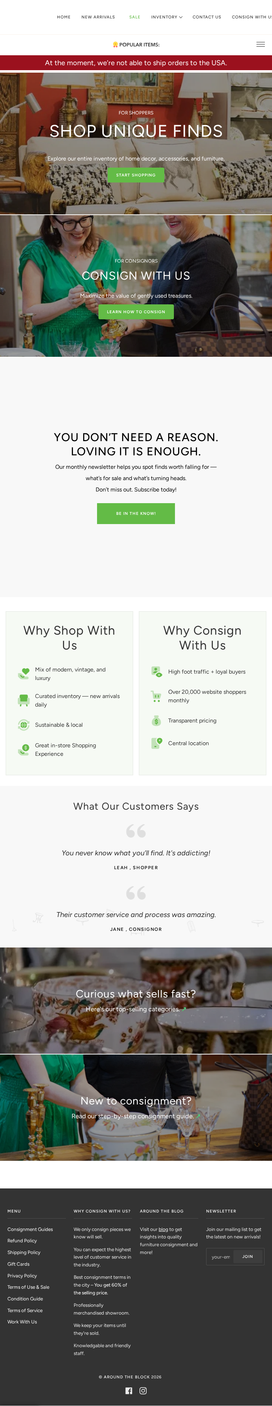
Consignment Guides (30, 1229)
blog (163, 1229)
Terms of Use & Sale (28, 1287)
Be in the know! (136, 513)
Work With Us (22, 1322)
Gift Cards (18, 1264)
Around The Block (127, 1376)
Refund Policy (22, 1240)
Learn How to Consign (136, 311)
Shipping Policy (23, 1252)
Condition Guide (25, 1298)
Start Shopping (136, 175)
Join (247, 1256)
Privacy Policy (22, 1275)
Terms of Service (24, 1310)
